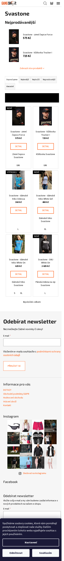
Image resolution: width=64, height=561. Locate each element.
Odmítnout (15, 553)
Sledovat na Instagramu (34, 473)
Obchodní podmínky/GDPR (16, 394)
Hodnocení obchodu (13, 397)
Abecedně (10, 86)
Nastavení (31, 542)
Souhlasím (45, 553)
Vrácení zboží (9, 401)
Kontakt (7, 405)
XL (45, 229)
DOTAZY (7, 390)
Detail (18, 146)
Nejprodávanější (49, 79)
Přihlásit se (14, 366)
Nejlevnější (25, 79)
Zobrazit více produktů (31, 68)
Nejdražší (36, 79)
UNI (18, 165)
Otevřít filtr (32, 97)
